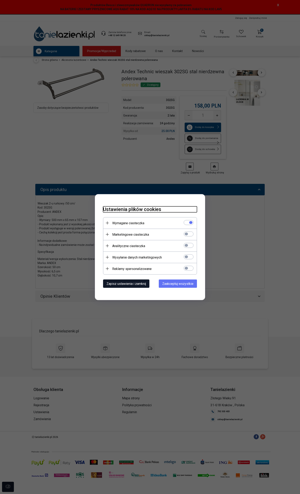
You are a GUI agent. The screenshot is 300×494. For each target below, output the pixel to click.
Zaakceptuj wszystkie (177, 283)
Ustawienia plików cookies (132, 209)
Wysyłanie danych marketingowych (137, 257)
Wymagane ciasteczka (128, 223)
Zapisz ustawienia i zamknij (126, 283)
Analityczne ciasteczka (128, 246)
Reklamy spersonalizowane (132, 269)
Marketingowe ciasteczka (130, 234)
